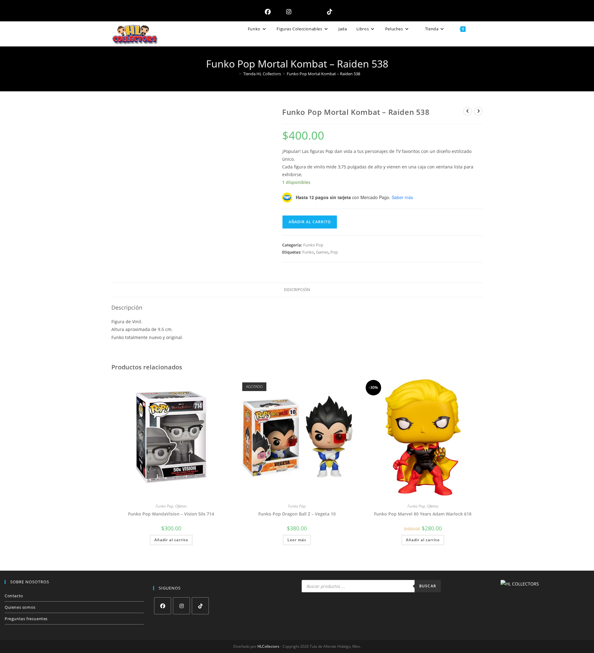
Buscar (427, 586)
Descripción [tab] (297, 289)
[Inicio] (235, 73)
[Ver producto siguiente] (478, 111)
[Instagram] (181, 605)
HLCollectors (268, 646)
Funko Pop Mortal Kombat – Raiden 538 (323, 73)
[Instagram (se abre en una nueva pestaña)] (287, 12)
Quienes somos (20, 607)
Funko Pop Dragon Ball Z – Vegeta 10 (297, 514)
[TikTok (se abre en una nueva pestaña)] (328, 12)
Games (322, 252)
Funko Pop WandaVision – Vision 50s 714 (171, 514)
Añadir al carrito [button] (171, 539)
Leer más (296, 539)
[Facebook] (162, 605)
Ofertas (181, 506)
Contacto (14, 596)
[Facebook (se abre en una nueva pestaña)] (266, 12)
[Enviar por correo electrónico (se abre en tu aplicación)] (308, 12)
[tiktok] (200, 605)
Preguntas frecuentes (26, 618)
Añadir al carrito (310, 221)
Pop (334, 252)
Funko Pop (313, 245)
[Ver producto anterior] (467, 111)
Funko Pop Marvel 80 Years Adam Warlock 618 (422, 514)
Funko (308, 252)
